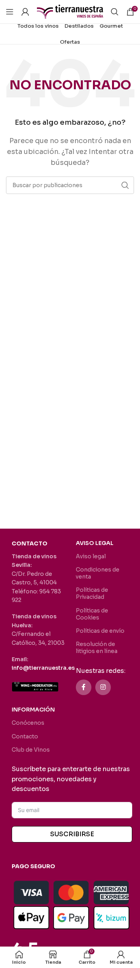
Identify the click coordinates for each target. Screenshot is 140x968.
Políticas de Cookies (92, 614)
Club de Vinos (31, 749)
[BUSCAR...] (125, 185)
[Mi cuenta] (25, 11)
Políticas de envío (100, 630)
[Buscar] (114, 11)
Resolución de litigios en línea (96, 648)
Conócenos (28, 722)
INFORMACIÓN (33, 709)
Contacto (25, 736)
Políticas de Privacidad (92, 593)
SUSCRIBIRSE (72, 834)
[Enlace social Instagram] (103, 687)
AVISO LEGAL (95, 543)
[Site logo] (70, 11)
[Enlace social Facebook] (83, 687)
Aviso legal (91, 556)
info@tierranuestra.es (43, 667)
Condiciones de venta (97, 573)
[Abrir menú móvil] (10, 11)
